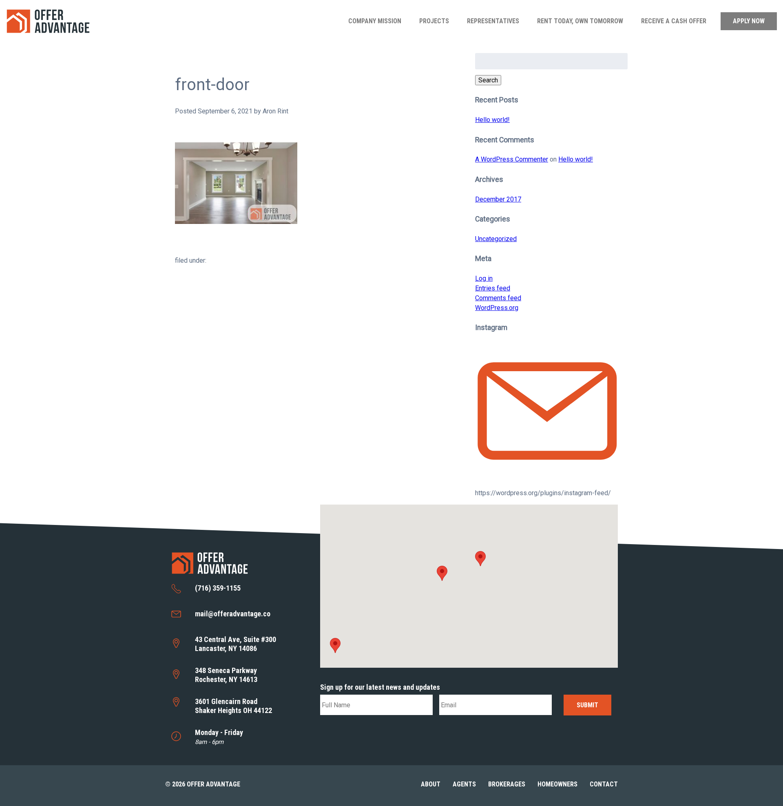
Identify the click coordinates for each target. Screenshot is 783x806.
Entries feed (492, 288)
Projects (434, 21)
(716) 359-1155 (218, 588)
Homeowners (557, 784)
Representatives (493, 21)
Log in (484, 278)
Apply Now (749, 21)
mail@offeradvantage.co (232, 613)
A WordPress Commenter (511, 159)
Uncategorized (496, 239)
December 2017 (498, 199)
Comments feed (498, 298)
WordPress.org (496, 308)
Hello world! (492, 120)
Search (488, 80)
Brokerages (506, 784)
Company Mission (374, 21)
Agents (464, 784)
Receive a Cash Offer (673, 21)
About (430, 784)
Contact (604, 784)
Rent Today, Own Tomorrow (580, 21)
